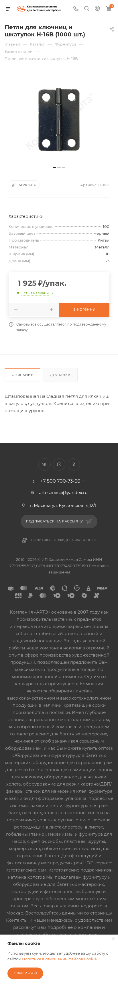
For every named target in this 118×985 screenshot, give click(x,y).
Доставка (60, 375)
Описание (22, 375)
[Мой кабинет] (97, 9)
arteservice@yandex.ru (63, 492)
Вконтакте (44, 464)
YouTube (59, 464)
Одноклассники (74, 464)
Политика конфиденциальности (63, 540)
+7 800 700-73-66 (60, 481)
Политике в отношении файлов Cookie (59, 959)
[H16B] (59, 120)
